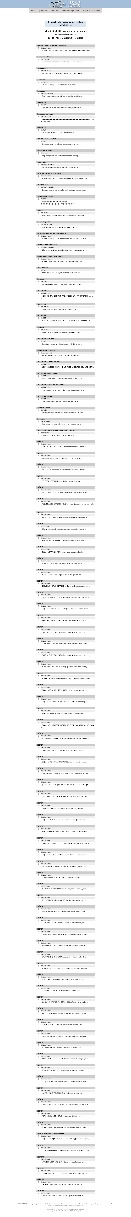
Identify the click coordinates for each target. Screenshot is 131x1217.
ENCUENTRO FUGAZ (44, 396)
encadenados (41, 162)
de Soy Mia (45, 59)
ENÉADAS (40, 1145)
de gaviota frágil (46, 224)
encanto (39, 210)
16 (73, 38)
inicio (33, 11)
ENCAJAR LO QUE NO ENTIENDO (49, 173)
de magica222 (46, 71)
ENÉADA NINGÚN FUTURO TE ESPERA (51, 1134)
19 (80, 38)
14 (69, 38)
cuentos (54, 11)
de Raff (43, 105)
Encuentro (40, 279)
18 (78, 38)
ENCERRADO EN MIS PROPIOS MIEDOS (51, 234)
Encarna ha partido (43, 222)
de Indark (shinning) (48, 165)
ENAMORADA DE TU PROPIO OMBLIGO (51, 46)
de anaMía (44, 153)
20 (82, 38)
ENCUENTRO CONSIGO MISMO (48, 362)
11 (62, 38)
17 (76, 38)
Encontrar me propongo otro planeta (50, 256)
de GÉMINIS (45, 293)
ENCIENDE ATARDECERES (47, 245)
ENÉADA (40, 441)
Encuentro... (41, 419)
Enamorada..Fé (42, 68)
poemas (43, 11)
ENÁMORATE (41, 127)
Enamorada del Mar (44, 57)
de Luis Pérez (46, 48)
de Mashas (45, 433)
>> (85, 38)
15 (71, 38)
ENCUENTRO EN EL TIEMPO (47, 373)
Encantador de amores (45, 196)
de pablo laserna (47, 93)
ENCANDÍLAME (42, 185)
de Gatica (44, 82)
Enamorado (41, 80)
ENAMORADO (42, 102)
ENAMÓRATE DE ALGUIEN (46, 139)
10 (60, 38)
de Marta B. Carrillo (47, 187)
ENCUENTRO (41, 291)
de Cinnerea (45, 421)
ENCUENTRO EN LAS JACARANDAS (50, 385)
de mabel (44, 281)
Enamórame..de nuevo (45, 114)
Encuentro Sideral (43, 408)
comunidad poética (70, 11)
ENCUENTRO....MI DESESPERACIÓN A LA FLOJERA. (56, 430)
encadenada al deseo (44, 150)
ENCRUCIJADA (42, 268)
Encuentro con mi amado (46, 350)
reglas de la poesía (91, 11)
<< (45, 38)
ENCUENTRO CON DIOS (45, 339)
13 (67, 38)
